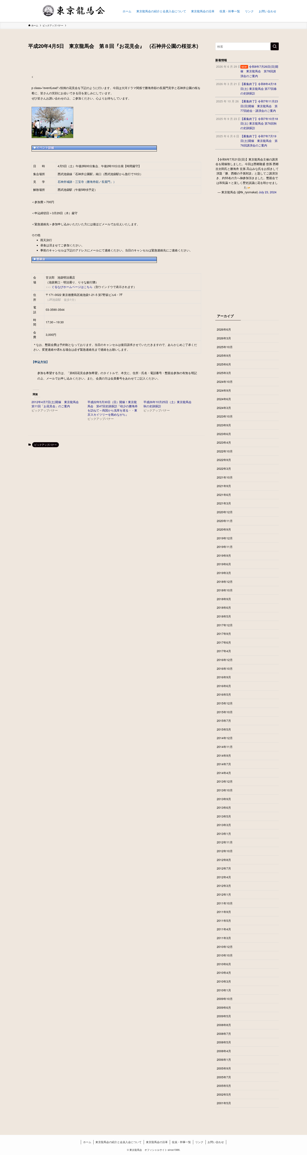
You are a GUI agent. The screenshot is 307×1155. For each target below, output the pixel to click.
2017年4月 (224, 651)
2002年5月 (224, 1094)
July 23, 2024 (268, 192)
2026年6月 (224, 329)
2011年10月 (225, 903)
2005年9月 (224, 1068)
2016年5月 (224, 694)
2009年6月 (224, 1007)
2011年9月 (224, 912)
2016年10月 (225, 668)
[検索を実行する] (274, 46)
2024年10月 (225, 381)
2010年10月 (225, 955)
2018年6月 (224, 607)
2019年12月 (225, 538)
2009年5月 (224, 1016)
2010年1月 (224, 990)
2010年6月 (224, 964)
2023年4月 (224, 442)
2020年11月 (225, 521)
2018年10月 (225, 590)
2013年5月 (224, 816)
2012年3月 (224, 886)
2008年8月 (224, 1025)
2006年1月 (224, 1059)
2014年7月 (224, 764)
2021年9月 (224, 486)
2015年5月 (224, 729)
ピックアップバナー (45, 444)
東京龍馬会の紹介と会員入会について (118, 1142)
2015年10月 (225, 712)
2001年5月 (224, 1103)
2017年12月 (225, 625)
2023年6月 (224, 434)
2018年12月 (225, 581)
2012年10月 (225, 851)
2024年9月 (224, 390)
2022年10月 (225, 451)
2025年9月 (224, 355)
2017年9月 (224, 634)
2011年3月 (224, 938)
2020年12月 (225, 512)
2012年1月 (224, 894)
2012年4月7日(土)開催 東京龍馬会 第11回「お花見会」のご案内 (57, 404)
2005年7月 (224, 1077)
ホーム (87, 1142)
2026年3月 (224, 338)
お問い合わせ (216, 1142)
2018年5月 (224, 616)
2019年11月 (225, 547)
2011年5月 (224, 920)
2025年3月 (224, 373)
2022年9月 (224, 460)
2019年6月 (224, 564)
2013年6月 (224, 807)
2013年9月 (224, 799)
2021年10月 (225, 477)
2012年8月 (224, 860)
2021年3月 (224, 503)
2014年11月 (225, 747)
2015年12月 (225, 703)
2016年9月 (224, 677)
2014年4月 (224, 773)
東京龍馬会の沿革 (157, 1142)
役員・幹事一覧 (181, 1142)
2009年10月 (225, 999)
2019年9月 (224, 555)
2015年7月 (224, 720)
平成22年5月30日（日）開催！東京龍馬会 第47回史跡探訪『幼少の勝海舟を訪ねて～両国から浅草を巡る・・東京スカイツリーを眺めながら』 (113, 408)
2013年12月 (225, 781)
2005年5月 (224, 1086)
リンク (199, 1142)
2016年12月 (225, 660)
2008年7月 (224, 1033)
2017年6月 (224, 642)
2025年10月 (225, 347)
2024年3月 (224, 408)
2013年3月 (224, 825)
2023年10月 (225, 416)
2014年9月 (224, 755)
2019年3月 (224, 573)
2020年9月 (224, 529)
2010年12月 (225, 947)
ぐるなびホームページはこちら (72, 287)
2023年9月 (224, 425)
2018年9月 (224, 599)
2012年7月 (224, 868)
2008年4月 (224, 1051)
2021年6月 (224, 495)
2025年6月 (224, 364)
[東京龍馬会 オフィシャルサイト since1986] (70, 11)
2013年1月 (224, 834)
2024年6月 (224, 399)
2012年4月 (224, 877)
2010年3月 (224, 981)
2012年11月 (225, 842)
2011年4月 (224, 929)
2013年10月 (225, 790)
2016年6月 (224, 686)
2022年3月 (224, 468)
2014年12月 (225, 738)
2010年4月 (224, 972)
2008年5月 (224, 1042)
